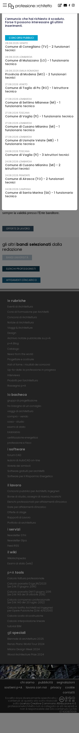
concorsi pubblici (21, 38)
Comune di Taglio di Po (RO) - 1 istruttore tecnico (36, 90)
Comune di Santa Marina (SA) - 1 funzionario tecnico (39, 194)
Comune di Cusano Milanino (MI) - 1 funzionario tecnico (32, 128)
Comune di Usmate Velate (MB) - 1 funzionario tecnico (31, 142)
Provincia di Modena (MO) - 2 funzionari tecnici (35, 76)
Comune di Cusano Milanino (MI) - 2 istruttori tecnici (32, 167)
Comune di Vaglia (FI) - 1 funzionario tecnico (39, 116)
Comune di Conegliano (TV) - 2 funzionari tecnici (37, 48)
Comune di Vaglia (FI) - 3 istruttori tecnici (37, 155)
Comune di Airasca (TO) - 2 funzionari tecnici (34, 181)
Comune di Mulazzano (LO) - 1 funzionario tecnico (37, 62)
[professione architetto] (32, 6)
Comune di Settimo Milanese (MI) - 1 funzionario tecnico (32, 104)
